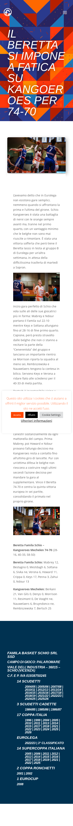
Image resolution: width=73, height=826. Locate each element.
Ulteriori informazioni (36, 421)
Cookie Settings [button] (51, 415)
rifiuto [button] (31, 415)
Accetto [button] (17, 414)
